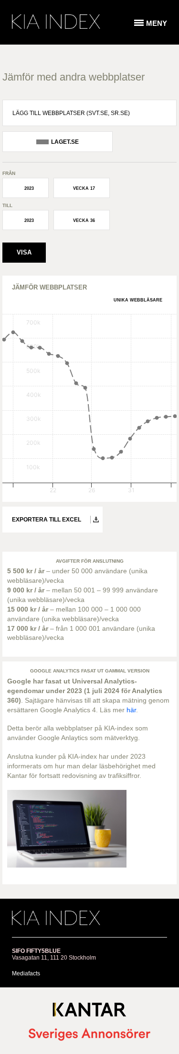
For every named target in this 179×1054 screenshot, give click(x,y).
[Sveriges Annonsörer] (89, 1035)
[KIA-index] (56, 21)
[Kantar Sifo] (89, 1011)
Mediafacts (26, 973)
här (131, 710)
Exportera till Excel (46, 519)
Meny (156, 23)
